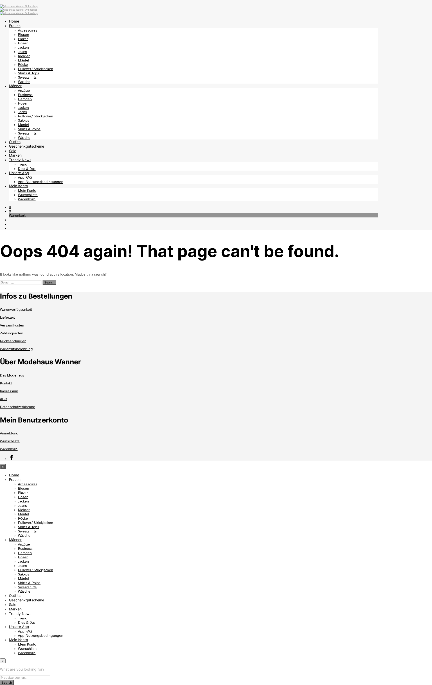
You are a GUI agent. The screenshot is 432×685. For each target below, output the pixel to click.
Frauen (14, 25)
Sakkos (23, 120)
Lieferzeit (7, 317)
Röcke (23, 64)
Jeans (22, 51)
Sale (12, 150)
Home (14, 21)
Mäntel (23, 60)
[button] (10, 207)
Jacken (23, 47)
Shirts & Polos (29, 129)
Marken (15, 155)
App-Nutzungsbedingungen (40, 181)
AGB (3, 399)
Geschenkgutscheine (26, 146)
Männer (15, 86)
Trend (22, 164)
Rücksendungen (13, 341)
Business (25, 94)
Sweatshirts (27, 77)
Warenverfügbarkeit (16, 309)
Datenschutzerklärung (17, 406)
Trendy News (20, 160)
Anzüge (24, 90)
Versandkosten (12, 325)
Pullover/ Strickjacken (35, 68)
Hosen (23, 43)
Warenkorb (27, 199)
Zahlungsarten (11, 333)
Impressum (9, 391)
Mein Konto (18, 186)
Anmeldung (9, 433)
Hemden (25, 99)
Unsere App (19, 173)
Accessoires (27, 30)
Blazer (23, 39)
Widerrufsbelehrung (16, 349)
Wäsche (24, 81)
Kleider (24, 56)
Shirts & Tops (28, 73)
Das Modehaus (12, 375)
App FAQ (25, 177)
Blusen (23, 34)
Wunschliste (28, 194)
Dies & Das (27, 168)
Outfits (14, 141)
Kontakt (6, 383)
